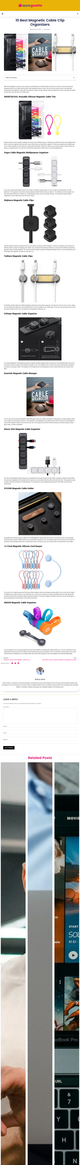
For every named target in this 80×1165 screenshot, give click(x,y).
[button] (2, 13)
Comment (6, 707)
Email (5, 733)
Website (5, 739)
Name (5, 726)
